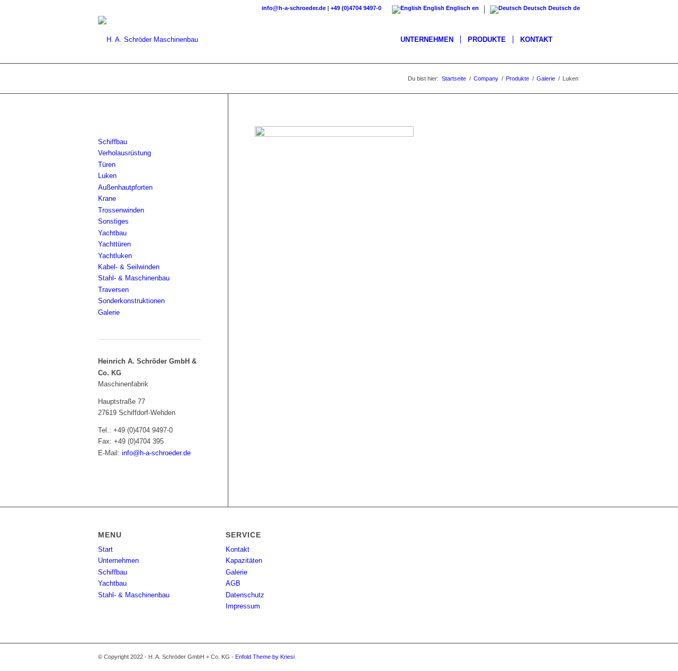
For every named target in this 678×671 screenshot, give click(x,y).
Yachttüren (114, 244)
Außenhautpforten (125, 187)
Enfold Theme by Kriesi (265, 657)
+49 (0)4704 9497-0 (356, 8)
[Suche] (569, 40)
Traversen (113, 290)
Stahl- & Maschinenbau (134, 278)
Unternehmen (118, 560)
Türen (106, 165)
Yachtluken (115, 256)
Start (105, 549)
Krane (107, 198)
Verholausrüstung (124, 153)
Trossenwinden (121, 210)
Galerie (109, 312)
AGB (233, 583)
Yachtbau (112, 233)
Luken (107, 176)
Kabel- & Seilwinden (128, 267)
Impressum (243, 606)
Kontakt (237, 549)
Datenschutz (245, 595)
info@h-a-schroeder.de (294, 8)
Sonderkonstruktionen (131, 301)
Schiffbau (112, 142)
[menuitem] (427, 40)
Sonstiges (113, 221)
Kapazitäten (244, 560)
